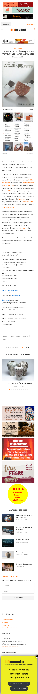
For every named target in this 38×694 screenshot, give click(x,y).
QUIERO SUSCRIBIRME (19, 689)
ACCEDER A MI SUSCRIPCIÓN (19, 684)
